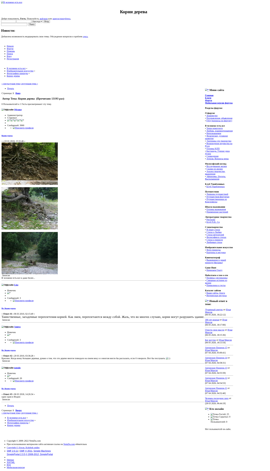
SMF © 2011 (26, 451)
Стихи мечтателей (215, 235)
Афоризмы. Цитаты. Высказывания (215, 177)
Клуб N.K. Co (213, 222)
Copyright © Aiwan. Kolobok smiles (23, 447)
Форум (208, 100)
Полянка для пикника (216, 278)
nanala (17, 368)
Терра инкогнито (214, 128)
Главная (209, 95)
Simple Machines (42, 451)
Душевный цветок (214, 309)
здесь (85, 36)
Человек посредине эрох (217, 398)
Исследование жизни (216, 166)
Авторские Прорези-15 (216, 347)
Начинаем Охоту (214, 270)
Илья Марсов (225, 340)
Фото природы (213, 250)
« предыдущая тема (11, 83)
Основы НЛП (213, 148)
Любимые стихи (214, 242)
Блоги (208, 98)
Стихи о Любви (214, 232)
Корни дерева (7, 136)
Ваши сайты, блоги (215, 293)
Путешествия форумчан (217, 197)
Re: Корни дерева (9, 308)
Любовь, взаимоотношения (219, 131)
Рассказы (210, 219)
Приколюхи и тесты (216, 285)
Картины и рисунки (216, 252)
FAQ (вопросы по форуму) (219, 121)
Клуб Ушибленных (215, 186)
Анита (17, 327)
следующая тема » (29, 83)
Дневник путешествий (217, 194)
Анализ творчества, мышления (215, 172)
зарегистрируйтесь (61, 18)
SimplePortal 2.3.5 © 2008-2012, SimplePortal (30, 454)
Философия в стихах (216, 237)
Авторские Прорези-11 (216, 388)
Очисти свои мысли (214, 330)
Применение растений (217, 212)
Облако (18, 109)
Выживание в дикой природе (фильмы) (215, 261)
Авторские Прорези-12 (216, 378)
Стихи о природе (214, 240)
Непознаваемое (213, 133)
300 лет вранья (212, 320)
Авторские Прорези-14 (216, 358)
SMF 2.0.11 (12, 451)
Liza (16, 285)
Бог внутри (210, 340)
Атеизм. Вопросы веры (217, 159)
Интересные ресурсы (216, 295)
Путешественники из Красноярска (216, 200)
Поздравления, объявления (219, 118)
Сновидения (212, 156)
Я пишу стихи (213, 229)
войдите (44, 18)
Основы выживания (216, 209)
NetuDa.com (69, 444)
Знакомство (212, 115)
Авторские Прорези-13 (216, 368)
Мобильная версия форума (219, 103)
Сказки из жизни (214, 169)
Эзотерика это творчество (218, 141)
